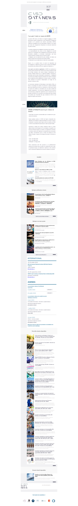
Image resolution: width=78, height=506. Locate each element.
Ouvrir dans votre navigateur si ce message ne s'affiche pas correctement (39, 2)
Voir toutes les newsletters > (39, 494)
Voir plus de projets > (41, 254)
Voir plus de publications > (42, 216)
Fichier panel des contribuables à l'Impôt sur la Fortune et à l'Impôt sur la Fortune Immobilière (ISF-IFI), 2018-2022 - (45, 336)
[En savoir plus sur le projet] (39, 230)
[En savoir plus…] (31, 268)
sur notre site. (39, 181)
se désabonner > (46, 485)
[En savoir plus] (37, 206)
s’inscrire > (50, 289)
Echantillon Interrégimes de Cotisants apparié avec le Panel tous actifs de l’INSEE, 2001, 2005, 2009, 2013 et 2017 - (44, 444)
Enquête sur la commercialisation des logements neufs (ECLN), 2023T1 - (45, 394)
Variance (50, 38)
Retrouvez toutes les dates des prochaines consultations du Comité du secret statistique (40, 325)
